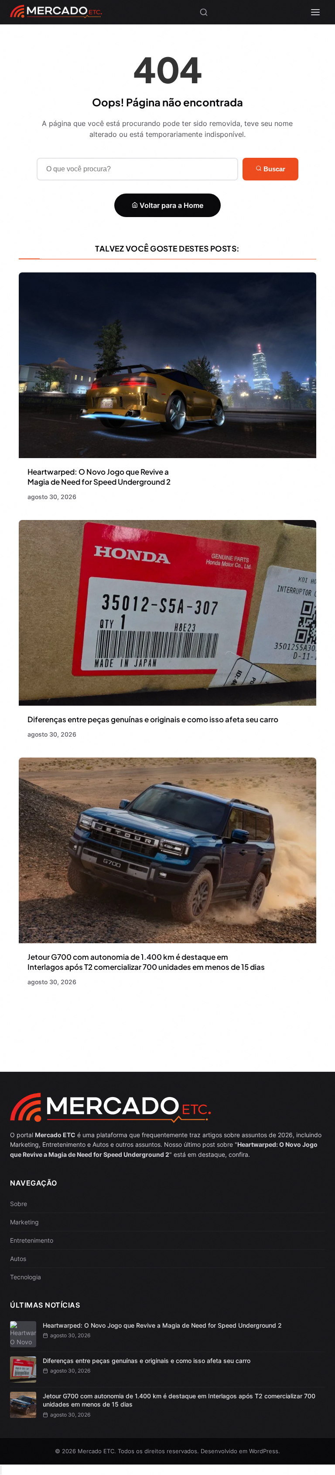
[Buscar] (203, 12)
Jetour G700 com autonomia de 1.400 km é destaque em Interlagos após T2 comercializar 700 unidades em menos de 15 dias (146, 962)
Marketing (24, 1222)
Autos (18, 1258)
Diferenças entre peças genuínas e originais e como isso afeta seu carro (152, 719)
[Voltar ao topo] (1, 1470)
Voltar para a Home (170, 205)
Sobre (18, 1203)
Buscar (273, 169)
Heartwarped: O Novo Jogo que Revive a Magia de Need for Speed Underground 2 (99, 476)
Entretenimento (31, 1240)
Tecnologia (25, 1277)
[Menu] (315, 12)
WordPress (263, 1451)
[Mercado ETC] (56, 14)
